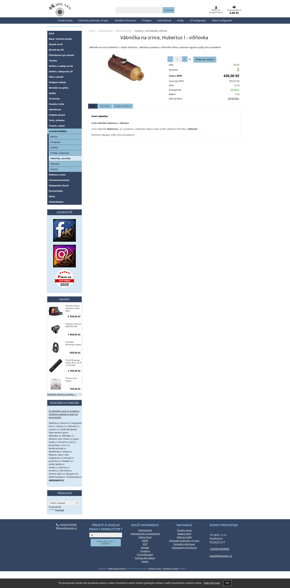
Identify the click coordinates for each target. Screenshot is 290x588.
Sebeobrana (55, 109)
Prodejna (146, 20)
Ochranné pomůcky (59, 180)
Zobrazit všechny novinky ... (61, 394)
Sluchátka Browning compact (73, 343)
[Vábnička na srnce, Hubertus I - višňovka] (126, 67)
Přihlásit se (216, 10)
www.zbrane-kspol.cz (117, 568)
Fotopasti (55, 142)
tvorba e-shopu (154, 568)
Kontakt (145, 547)
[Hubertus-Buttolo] (238, 70)
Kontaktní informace (125, 20)
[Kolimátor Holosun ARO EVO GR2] (56, 330)
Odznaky (55, 163)
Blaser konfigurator (222, 20)
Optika (52, 93)
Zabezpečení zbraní (59, 185)
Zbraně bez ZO (56, 49)
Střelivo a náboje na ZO (61, 66)
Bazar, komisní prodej (60, 38)
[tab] (93, 106)
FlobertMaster (56, 201)
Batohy (54, 136)
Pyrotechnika (56, 191)
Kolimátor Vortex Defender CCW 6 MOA (73, 308)
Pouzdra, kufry (56, 104)
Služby (180, 20)
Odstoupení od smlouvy (184, 547)
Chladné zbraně (57, 114)
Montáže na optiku (59, 87)
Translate (59, 510)
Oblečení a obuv (57, 174)
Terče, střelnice (56, 120)
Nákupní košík (184, 537)
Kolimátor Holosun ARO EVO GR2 (73, 325)
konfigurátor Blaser (145, 558)
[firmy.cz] (64, 279)
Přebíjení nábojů (57, 82)
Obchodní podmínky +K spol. (93, 20)
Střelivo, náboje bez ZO (61, 71)
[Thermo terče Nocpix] (56, 384)
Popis (93, 106)
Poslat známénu (123, 106)
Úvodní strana (65, 20)
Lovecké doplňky (58, 131)
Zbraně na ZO (56, 44)
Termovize (54, 98)
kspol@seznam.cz (67, 528)
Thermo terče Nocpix (71, 379)
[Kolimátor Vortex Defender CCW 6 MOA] (56, 311)
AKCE (51, 33)
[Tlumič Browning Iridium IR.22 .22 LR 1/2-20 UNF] (56, 366)
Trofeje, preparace (59, 152)
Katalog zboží (184, 533)
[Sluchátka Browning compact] (56, 348)
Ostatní (54, 169)
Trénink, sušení (57, 125)
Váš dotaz (105, 106)
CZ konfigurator (198, 20)
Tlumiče (53, 60)
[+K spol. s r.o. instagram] (64, 256)
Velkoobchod (164, 20)
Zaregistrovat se (216, 12)
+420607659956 (67, 524)
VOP (145, 544)
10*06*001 (233, 98)
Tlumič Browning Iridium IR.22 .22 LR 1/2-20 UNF (73, 363)
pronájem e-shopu (170, 568)
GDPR (145, 540)
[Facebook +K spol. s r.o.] (64, 240)
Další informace (212, 583)
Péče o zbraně (56, 76)
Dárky (52, 196)
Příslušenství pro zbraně (61, 55)
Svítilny (54, 147)
